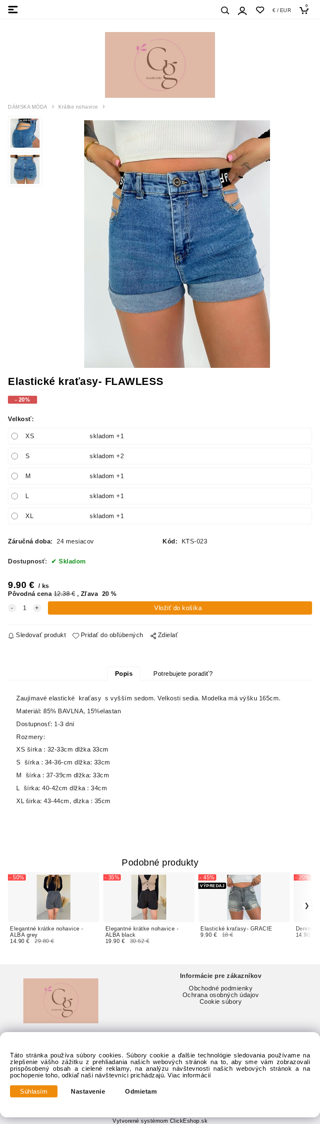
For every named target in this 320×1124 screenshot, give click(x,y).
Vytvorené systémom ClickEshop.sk (160, 1121)
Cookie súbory (221, 1001)
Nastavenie (88, 1091)
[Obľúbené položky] (259, 10)
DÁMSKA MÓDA (28, 107)
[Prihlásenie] (242, 10)
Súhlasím (34, 1091)
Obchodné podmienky (220, 988)
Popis (124, 673)
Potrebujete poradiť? (182, 673)
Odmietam (141, 1091)
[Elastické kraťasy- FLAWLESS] (177, 244)
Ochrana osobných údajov (220, 995)
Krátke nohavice (78, 107)
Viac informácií (189, 1075)
